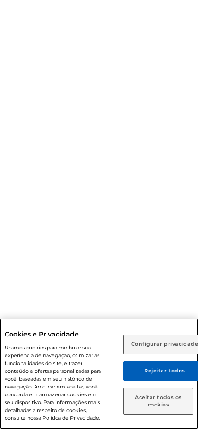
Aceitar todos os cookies (158, 401)
